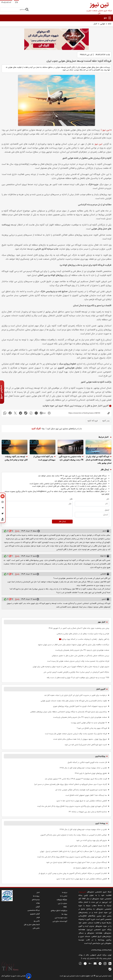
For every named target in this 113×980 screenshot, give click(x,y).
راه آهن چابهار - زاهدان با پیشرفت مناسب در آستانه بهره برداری (85, 639)
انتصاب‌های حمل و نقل (32, 924)
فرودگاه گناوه (93, 420)
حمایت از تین (62, 903)
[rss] (110, 963)
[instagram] (105, 963)
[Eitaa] (90, 963)
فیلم (38, 917)
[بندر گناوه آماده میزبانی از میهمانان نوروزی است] (42, 447)
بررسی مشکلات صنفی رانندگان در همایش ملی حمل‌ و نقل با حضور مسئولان (80, 655)
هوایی (102, 23)
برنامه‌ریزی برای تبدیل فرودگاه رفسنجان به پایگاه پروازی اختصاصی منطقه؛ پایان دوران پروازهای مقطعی (68, 711)
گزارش (38, 907)
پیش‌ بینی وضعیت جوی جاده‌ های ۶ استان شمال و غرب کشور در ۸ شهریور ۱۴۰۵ (79, 628)
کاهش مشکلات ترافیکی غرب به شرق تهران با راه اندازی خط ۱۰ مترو (82, 800)
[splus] (80, 963)
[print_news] (49, 413)
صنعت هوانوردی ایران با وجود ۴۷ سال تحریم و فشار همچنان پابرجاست (82, 650)
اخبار (95, 23)
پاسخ (17, 531)
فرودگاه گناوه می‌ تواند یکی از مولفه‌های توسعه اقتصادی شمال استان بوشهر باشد (98, 460)
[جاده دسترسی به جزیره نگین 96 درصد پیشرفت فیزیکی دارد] (70, 447)
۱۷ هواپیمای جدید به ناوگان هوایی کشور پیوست (89, 722)
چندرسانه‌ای (36, 899)
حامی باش (36, 928)
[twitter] (15, 413)
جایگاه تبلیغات (62, 899)
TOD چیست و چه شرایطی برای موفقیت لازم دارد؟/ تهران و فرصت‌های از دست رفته (78, 677)
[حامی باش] (2, 520)
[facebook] (10, 413)
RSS (65, 907)
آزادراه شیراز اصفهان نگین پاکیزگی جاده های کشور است (86, 846)
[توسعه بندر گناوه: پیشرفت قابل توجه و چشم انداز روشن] (14, 447)
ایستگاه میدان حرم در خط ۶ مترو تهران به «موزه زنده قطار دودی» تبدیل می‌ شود (76, 862)
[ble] (25, 413)
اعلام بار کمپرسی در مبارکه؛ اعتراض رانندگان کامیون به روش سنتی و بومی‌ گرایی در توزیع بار (73, 873)
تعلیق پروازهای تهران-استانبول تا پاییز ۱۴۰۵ (91, 773)
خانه (109, 23)
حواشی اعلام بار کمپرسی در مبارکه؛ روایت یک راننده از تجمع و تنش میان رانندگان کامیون (73, 835)
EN (16, 2)
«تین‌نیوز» (82, 892)
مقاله (38, 903)
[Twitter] (2, 514)
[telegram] (20, 413)
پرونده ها (36, 896)
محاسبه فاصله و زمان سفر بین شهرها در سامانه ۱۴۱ (87, 811)
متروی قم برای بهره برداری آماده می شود (91, 840)
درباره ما (64, 892)
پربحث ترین (100, 823)
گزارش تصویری (35, 914)
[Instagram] (2, 502)
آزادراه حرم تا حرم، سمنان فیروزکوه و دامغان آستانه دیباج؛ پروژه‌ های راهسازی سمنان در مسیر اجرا (70, 784)
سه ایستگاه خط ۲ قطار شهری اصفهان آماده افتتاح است (86, 795)
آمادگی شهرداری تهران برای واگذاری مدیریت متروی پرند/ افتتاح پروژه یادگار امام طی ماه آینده (72, 806)
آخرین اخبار (100, 689)
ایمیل (107, 510)
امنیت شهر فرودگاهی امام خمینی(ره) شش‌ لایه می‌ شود (86, 744)
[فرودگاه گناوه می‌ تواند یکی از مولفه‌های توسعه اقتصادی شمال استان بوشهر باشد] (98, 447)
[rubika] (36, 413)
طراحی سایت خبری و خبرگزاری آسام (14, 976)
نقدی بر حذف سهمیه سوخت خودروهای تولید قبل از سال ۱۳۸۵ (83, 768)
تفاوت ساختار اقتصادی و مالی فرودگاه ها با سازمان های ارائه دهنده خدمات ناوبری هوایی (74, 700)
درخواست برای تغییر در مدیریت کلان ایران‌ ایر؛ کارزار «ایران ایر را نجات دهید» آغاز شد (75, 695)
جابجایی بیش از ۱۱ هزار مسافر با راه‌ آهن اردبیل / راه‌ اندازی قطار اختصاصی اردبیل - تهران (73, 851)
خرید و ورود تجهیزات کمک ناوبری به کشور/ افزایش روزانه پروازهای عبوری (80, 706)
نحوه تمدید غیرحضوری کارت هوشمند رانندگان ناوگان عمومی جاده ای (81, 789)
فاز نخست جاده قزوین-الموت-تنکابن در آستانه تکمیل (87, 762)
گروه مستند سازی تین (60, 921)
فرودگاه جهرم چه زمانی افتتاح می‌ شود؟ (92, 728)
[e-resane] (7, 895)
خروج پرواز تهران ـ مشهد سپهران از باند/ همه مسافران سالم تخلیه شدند (80, 739)
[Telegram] (2, 508)
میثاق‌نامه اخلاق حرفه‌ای (59, 910)
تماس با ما (63, 896)
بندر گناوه (106, 420)
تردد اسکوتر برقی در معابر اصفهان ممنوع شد (90, 868)
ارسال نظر (62, 521)
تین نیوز (98, 144)
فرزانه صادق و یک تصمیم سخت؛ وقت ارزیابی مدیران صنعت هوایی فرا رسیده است (78, 661)
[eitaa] (42, 413)
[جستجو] (27, 9)
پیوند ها (64, 914)
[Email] (2, 496)
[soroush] (31, 413)
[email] (95, 963)
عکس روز (37, 921)
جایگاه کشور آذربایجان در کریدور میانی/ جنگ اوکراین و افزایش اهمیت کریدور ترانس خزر (76, 672)
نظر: (71, 499)
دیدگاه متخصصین (34, 910)
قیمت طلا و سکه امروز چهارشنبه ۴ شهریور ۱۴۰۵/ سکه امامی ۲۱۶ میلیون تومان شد (76, 779)
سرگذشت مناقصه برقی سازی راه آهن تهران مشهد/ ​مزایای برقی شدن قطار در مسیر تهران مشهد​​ (73, 644)
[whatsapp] (4, 413)
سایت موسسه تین (61, 917)
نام (108, 499)
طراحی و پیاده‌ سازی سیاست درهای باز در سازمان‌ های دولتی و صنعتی (83, 633)
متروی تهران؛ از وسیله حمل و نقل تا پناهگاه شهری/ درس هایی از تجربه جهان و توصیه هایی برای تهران (71, 666)
